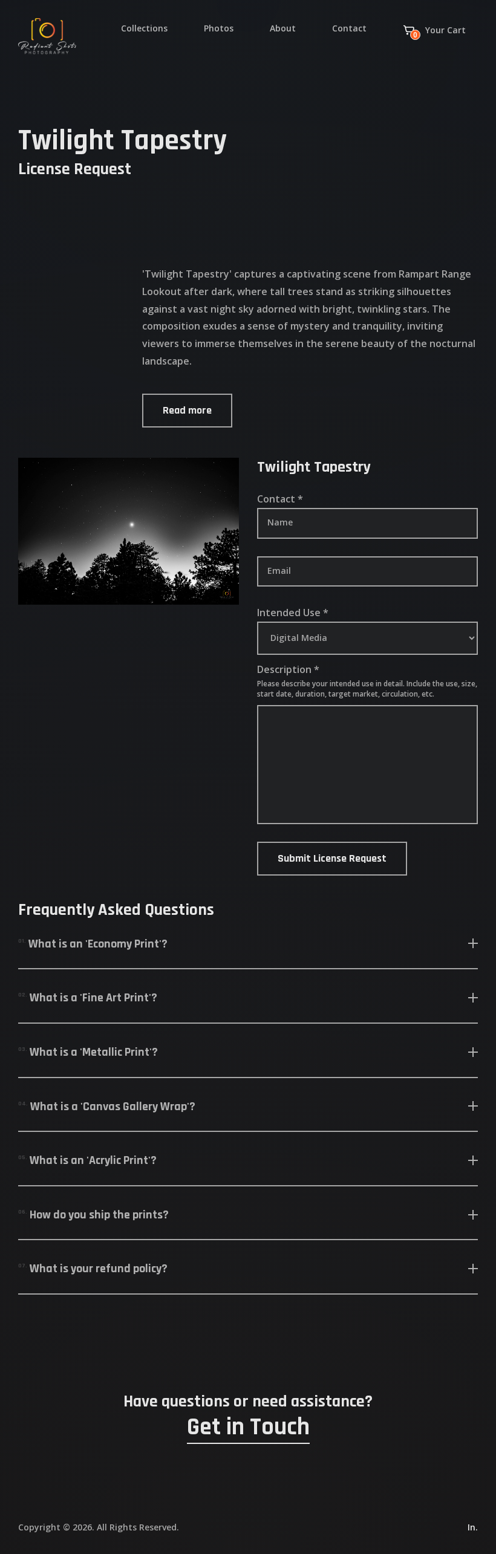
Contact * (280, 499)
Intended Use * (292, 613)
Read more (187, 410)
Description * (288, 669)
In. (473, 1527)
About (283, 28)
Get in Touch (248, 1428)
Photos (218, 28)
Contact (349, 28)
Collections (144, 28)
